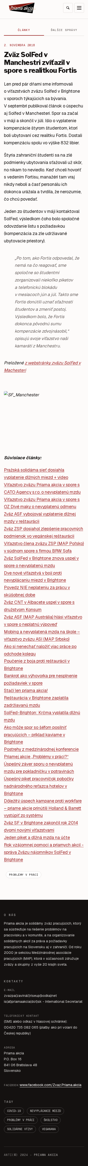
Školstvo (50, 1120)
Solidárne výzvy (20, 1129)
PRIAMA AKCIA (46, 1155)
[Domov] (22, 7)
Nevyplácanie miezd (45, 1111)
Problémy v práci (23, 874)
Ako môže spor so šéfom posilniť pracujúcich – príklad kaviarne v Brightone (35, 734)
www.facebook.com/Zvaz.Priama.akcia (50, 1085)
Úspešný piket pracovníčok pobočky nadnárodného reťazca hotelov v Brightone (39, 786)
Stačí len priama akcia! (26, 690)
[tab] (24, 30)
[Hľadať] (68, 8)
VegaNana (49, 1129)
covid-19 (14, 1111)
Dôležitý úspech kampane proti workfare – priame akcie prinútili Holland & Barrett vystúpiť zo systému (43, 808)
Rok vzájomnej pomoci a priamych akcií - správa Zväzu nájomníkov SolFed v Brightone (44, 852)
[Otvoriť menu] (79, 8)
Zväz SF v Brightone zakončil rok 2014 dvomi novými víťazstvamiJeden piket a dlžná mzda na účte (41, 830)
